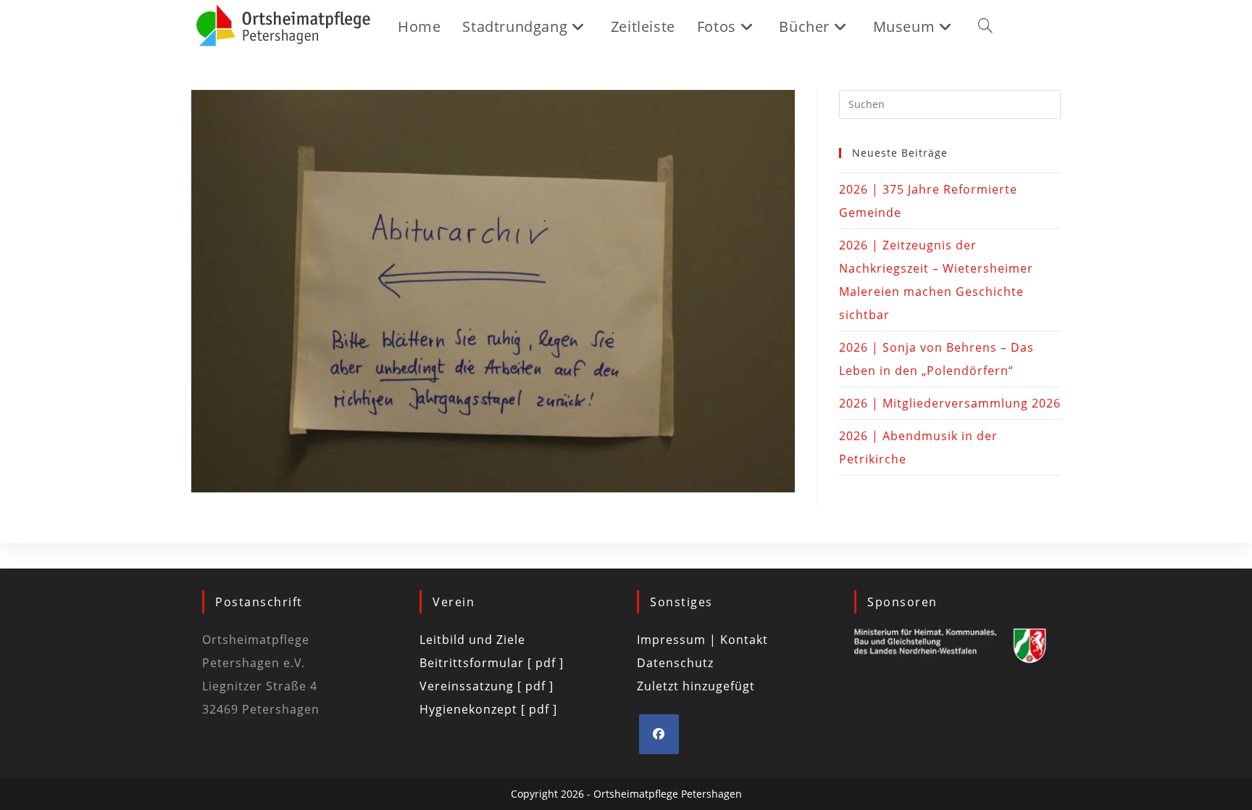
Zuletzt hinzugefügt (696, 686)
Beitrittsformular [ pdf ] (492, 663)
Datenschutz (675, 663)
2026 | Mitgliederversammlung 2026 (950, 403)
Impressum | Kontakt (702, 640)
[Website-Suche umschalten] (985, 27)
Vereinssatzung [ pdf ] (487, 686)
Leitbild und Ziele (472, 640)
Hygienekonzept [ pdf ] (488, 709)
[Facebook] (659, 734)
